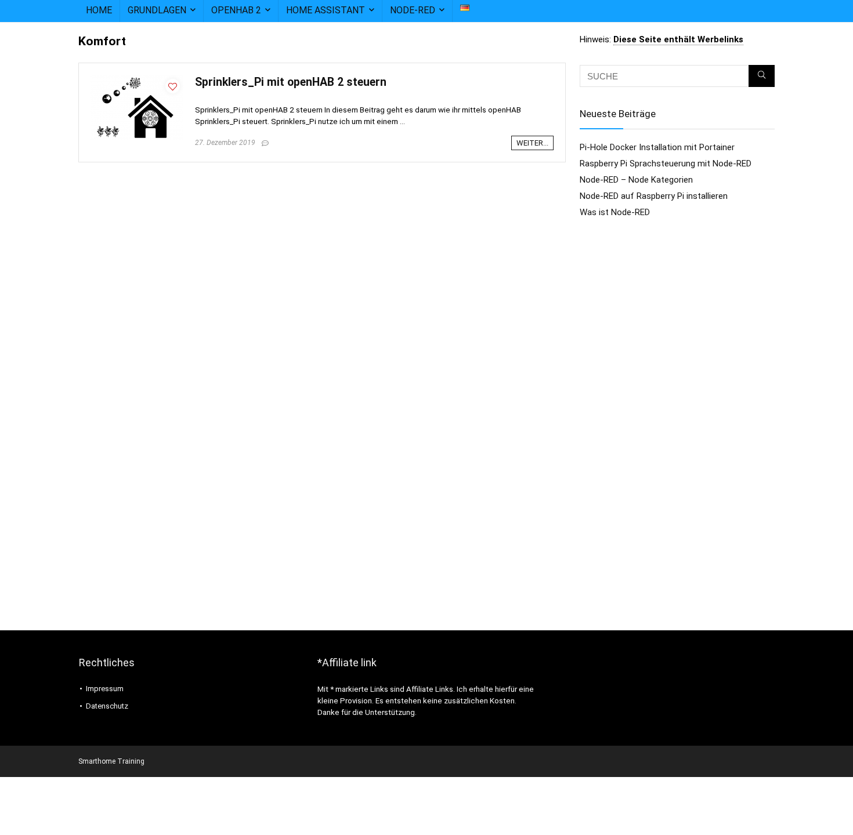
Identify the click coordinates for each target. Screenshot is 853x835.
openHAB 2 (236, 10)
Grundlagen (157, 10)
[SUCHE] (762, 76)
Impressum (105, 688)
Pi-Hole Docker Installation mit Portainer (657, 147)
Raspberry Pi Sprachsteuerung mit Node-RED (665, 163)
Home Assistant (325, 10)
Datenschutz (107, 706)
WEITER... (532, 143)
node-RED (412, 10)
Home (99, 10)
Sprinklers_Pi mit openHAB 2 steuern (290, 82)
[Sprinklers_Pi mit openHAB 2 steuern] (137, 80)
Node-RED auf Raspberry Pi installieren (654, 196)
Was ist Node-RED (615, 212)
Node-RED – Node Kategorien (636, 180)
